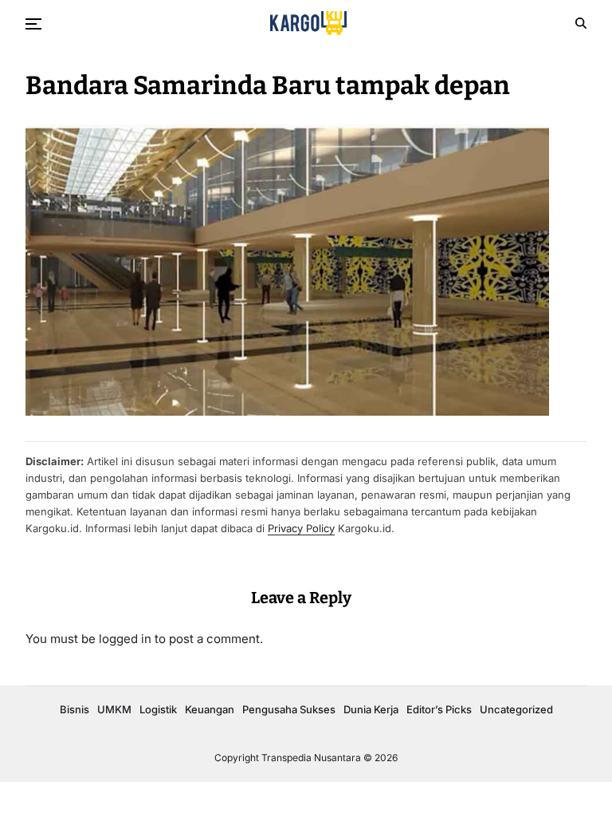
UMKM (114, 709)
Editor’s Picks (439, 709)
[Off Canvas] (33, 24)
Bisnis (74, 709)
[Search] (580, 23)
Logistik (158, 709)
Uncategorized (516, 709)
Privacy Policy (301, 528)
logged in (125, 638)
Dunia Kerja (370, 709)
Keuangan (209, 709)
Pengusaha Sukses (288, 709)
